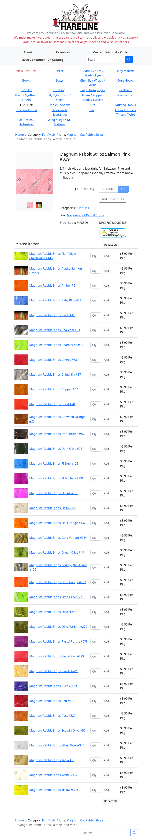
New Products (27, 71)
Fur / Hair (48, 135)
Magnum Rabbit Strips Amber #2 (52, 285)
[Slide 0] (30, 205)
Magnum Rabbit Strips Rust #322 (52, 716)
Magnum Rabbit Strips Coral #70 (52, 404)
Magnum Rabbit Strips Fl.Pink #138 (53, 493)
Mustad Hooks (125, 105)
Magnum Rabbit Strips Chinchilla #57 (55, 374)
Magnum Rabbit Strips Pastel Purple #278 (58, 641)
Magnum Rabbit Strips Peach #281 (53, 671)
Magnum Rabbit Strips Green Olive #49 (56, 552)
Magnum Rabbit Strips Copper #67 (53, 389)
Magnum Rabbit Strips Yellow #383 (53, 790)
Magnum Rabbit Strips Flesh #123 (52, 508)
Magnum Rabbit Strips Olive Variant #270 (58, 627)
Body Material (125, 71)
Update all (110, 244)
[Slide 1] (39, 205)
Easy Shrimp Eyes (92, 90)
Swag (92, 110)
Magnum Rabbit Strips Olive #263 (52, 612)
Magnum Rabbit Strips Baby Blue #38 (55, 300)
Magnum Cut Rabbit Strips (85, 135)
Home (19, 135)
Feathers (125, 90)
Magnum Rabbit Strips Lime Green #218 (57, 597)
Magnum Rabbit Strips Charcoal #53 (54, 330)
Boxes (59, 80)
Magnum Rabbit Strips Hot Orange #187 (57, 582)
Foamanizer (125, 95)
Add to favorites (112, 199)
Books (26, 80)
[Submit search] (129, 59)
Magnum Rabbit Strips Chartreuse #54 (56, 345)
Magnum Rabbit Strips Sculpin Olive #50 (57, 730)
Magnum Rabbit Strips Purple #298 (53, 686)
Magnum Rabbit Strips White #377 (53, 775)
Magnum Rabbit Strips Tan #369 (51, 760)
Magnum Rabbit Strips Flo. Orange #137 (57, 523)
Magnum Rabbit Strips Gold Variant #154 (58, 538)
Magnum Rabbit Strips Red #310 (52, 701)
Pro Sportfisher (26, 110)
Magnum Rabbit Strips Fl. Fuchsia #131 (56, 478)
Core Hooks (125, 80)
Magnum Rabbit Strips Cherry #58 (53, 360)
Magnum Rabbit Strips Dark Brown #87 (56, 434)
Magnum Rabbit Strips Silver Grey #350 (56, 745)
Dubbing (59, 90)
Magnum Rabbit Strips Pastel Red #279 (56, 656)
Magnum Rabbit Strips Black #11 (52, 315)
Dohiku (27, 90)
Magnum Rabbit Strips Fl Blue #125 (53, 463)
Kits (92, 105)
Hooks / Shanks (59, 105)
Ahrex (59, 71)
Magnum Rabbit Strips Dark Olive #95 (55, 449)
